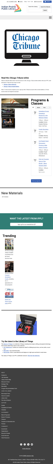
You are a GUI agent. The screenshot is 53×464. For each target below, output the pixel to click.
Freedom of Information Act (8, 421)
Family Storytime (43, 129)
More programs (36, 181)
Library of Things (7, 344)
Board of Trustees (5, 417)
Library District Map (6, 379)
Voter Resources (5, 437)
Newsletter (4, 386)
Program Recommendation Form (9, 388)
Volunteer (3, 409)
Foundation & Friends (6, 407)
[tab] (33, 6)
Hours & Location (5, 395)
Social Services (5, 435)
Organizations (4, 431)
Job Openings (4, 377)
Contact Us (4, 375)
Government (4, 429)
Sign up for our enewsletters (26, 224)
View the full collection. (34, 355)
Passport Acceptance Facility (8, 277)
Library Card (4, 398)
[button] (50, 17)
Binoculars (6, 350)
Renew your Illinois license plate (8, 301)
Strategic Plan (4, 384)
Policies (3, 423)
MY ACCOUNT (39, 1)
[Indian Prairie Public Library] (11, 8)
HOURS (21, 1)
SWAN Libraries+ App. (28, 455)
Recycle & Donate (5, 433)
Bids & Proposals (5, 415)
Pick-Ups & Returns (6, 400)
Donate (3, 405)
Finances (3, 419)
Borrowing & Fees (5, 393)
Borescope (6, 352)
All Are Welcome (26, 448)
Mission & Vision (5, 382)
